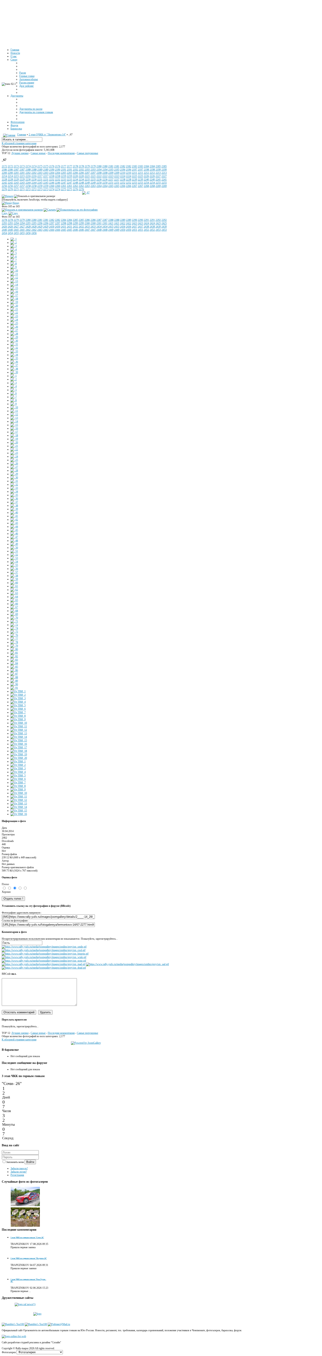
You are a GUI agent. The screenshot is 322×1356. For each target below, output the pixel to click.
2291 (146, 220)
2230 (28, 179)
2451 (134, 229)
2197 (134, 169)
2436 (122, 226)
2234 (75, 179)
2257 (16, 186)
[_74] (14, 628)
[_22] (14, 312)
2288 (110, 220)
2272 (28, 189)
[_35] (14, 358)
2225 (134, 176)
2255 (158, 182)
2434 (99, 226)
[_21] (14, 309)
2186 (4, 169)
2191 (63, 169)
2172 (4, 166)
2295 (28, 223)
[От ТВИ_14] (19, 736)
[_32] (14, 347)
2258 (28, 186)
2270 (4, 189)
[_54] (14, 561)
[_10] (14, 270)
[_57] (14, 572)
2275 (63, 189)
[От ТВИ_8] (18, 715)
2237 (110, 179)
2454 (4, 233)
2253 (134, 182)
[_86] (14, 670)
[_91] (14, 687)
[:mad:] (43, 964)
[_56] (14, 568)
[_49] (14, 544)
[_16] (14, 291)
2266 (122, 186)
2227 (158, 176)
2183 (134, 166)
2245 (39, 182)
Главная (21, 134)
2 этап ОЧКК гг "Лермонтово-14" (47, 134)
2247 (63, 182)
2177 (63, 166)
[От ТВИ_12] (19, 729)
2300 (87, 223)
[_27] (14, 330)
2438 (146, 226)
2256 (4, 186)
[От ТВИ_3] (18, 698)
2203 (39, 172)
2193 (87, 169)
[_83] (14, 659)
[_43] (14, 523)
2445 (63, 229)
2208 (99, 172)
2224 (122, 176)
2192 (75, 169)
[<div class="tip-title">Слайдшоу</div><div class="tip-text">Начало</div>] (7, 196)
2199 (158, 169)
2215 (16, 176)
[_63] (14, 593)
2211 (134, 172)
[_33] (14, 351)
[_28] (14, 333)
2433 (87, 226)
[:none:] (44, 960)
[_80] (14, 649)
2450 (122, 229)
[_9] (14, 267)
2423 (134, 223)
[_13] (14, 281)
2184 (146, 166)
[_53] (14, 558)
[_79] (14, 645)
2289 (122, 220)
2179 (87, 166)
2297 (51, 223)
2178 (75, 166)
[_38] (14, 368)
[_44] (14, 526)
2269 (158, 186)
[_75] (14, 631)
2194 (99, 169)
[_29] (14, 337)
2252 (122, 182)
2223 (110, 176)
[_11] (14, 274)
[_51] (14, 551)
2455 (16, 233)
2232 (51, 179)
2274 (51, 189)
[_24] (14, 319)
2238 (122, 179)
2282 (51, 220)
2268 (146, 186)
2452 (146, 229)
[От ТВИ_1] (18, 691)
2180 (99, 166)
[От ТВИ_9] (18, 719)
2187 (16, 169)
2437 (134, 226)
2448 (99, 229)
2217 (39, 176)
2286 (87, 220)
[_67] (86, 192)
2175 (39, 166)
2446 (75, 229)
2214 (4, 176)
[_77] (14, 638)
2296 (39, 223)
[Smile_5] (25, 1205)
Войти (30, 1162)
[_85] (14, 666)
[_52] (14, 554)
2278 (4, 220)
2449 (110, 229)
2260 (51, 186)
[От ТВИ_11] (19, 726)
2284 (63, 220)
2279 (16, 220)
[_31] (14, 344)
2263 (87, 186)
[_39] (14, 372)
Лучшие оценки (19, 153)
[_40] (14, 512)
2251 (110, 182)
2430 (51, 226)
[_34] (14, 354)
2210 (122, 172)
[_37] (14, 365)
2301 (99, 223)
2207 (87, 172)
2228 (4, 179)
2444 (51, 229)
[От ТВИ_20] (19, 758)
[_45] (14, 530)
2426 (4, 226)
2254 (146, 182)
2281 (39, 220)
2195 (110, 169)
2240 (146, 179)
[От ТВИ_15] (19, 740)
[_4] (14, 249)
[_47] (14, 537)
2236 (99, 179)
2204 (51, 172)
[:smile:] (44, 946)
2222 (99, 176)
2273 (39, 189)
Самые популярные (87, 153)
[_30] (14, 340)
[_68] (14, 610)
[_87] (14, 673)
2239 (134, 179)
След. (5, 213)
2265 (110, 186)
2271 (16, 189)
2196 (122, 169)
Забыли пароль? (19, 1168)
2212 (146, 172)
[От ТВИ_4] (18, 701)
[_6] (14, 256)
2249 (87, 182)
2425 (158, 223)
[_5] (14, 253)
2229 (16, 179)
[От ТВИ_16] (19, 743)
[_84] (14, 663)
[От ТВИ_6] (18, 708)
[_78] (14, 642)
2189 (39, 169)
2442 (28, 229)
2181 (110, 166)
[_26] (14, 326)
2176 (51, 166)
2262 (75, 186)
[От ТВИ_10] (19, 722)
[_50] (14, 547)
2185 (158, 166)
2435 (110, 226)
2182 (122, 166)
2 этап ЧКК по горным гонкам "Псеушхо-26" (29, 1258)
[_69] (14, 614)
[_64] (14, 596)
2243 (16, 182)
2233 (63, 179)
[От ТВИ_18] (19, 751)
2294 (16, 223)
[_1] (14, 239)
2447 (87, 229)
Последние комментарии (61, 153)
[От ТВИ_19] (19, 754)
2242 (4, 182)
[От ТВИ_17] (19, 747)
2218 (51, 176)
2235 (87, 179)
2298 (63, 223)
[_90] (14, 684)
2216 (28, 176)
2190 (51, 169)
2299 (75, 223)
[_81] (14, 652)
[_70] (14, 617)
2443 (39, 229)
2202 (28, 172)
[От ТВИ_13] (19, 733)
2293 (4, 223)
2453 (158, 229)
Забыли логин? (19, 1171)
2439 (158, 226)
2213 (158, 172)
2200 (4, 172)
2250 (99, 182)
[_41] (14, 516)
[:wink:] (44, 957)
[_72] (14, 624)
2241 (158, 179)
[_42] (14, 519)
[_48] (14, 540)
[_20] (14, 305)
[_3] (14, 246)
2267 (134, 186)
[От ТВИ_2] (18, 694)
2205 (63, 172)
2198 (146, 169)
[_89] (14, 680)
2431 (63, 226)
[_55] (14, 565)
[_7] (14, 260)
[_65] (14, 600)
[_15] (14, 288)
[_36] (14, 361)
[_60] (14, 582)
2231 (39, 179)
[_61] (14, 586)
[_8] (14, 263)
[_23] (14, 316)
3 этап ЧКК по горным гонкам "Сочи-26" (27, 1238)
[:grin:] (45, 953)
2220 (75, 176)
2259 (39, 186)
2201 (16, 172)
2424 (146, 223)
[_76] (14, 635)
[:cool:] (43, 950)
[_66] (14, 603)
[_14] (14, 284)
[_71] (14, 621)
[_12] (14, 277)
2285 (75, 220)
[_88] (14, 677)
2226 (146, 176)
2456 (28, 233)
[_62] (14, 589)
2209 (110, 172)
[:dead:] (44, 967)
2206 (75, 172)
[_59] (14, 579)
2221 (87, 176)
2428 (28, 226)
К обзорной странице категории (19, 143)
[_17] (14, 295)
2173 (16, 166)
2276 (75, 189)
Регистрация (17, 1175)
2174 (28, 166)
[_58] (14, 575)
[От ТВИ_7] (18, 712)
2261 (63, 186)
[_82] (14, 656)
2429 (39, 226)
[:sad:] (127, 964)
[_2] (14, 242)
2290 (134, 220)
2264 (99, 186)
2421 (110, 223)
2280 (28, 220)
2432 (75, 226)
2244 (28, 182)
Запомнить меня (15, 1162)
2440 (4, 229)
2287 (99, 220)
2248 (75, 182)
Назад (15, 202)
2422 (122, 223)
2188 (28, 169)
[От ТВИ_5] (18, 705)
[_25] (14, 323)
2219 (63, 176)
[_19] (14, 302)
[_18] (14, 298)
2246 (51, 182)
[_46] (14, 533)
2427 (16, 226)
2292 (158, 220)
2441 (16, 229)
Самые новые (38, 153)
